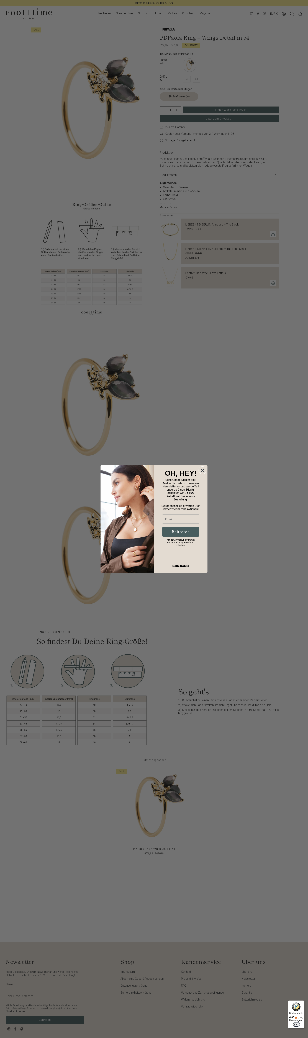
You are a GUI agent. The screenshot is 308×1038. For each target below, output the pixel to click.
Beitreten (181, 532)
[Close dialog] (202, 470)
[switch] (296, 1024)
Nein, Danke (180, 566)
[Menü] (302, 1003)
